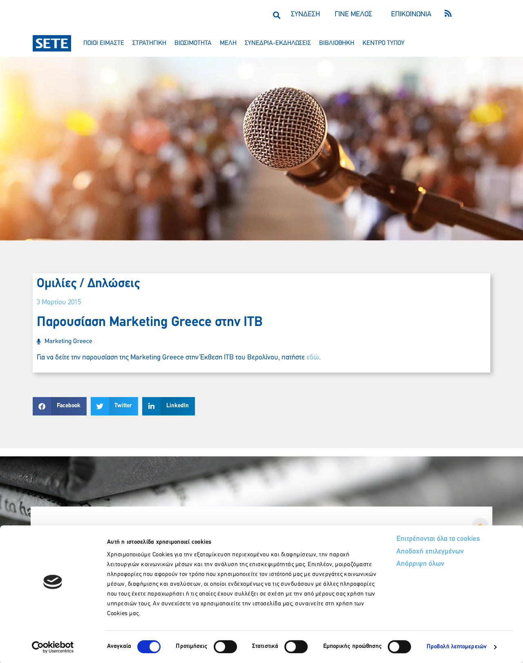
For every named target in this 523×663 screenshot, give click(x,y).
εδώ (312, 358)
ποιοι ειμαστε (103, 43)
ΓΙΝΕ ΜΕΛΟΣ (353, 14)
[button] (276, 15)
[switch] (225, 646)
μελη (228, 43)
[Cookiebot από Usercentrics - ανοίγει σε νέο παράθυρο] (53, 647)
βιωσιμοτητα (193, 43)
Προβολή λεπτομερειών (457, 647)
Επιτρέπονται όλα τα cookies (438, 539)
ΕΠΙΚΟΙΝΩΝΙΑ (411, 14)
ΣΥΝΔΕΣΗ (305, 14)
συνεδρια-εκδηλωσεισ (278, 43)
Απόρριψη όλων (420, 564)
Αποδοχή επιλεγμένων (430, 552)
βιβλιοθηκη (336, 43)
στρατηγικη (149, 43)
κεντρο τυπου (383, 43)
